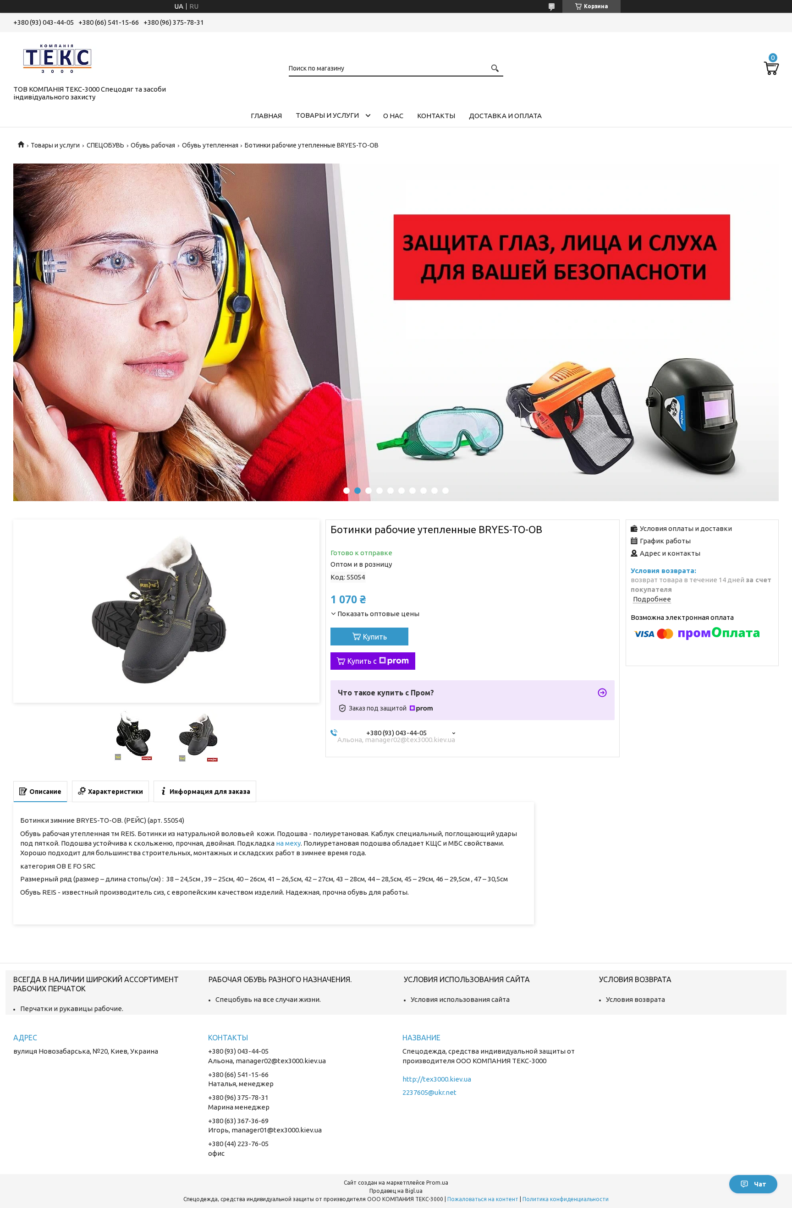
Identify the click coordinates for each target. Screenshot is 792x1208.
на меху (288, 843)
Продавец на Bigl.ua (396, 1191)
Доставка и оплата (505, 116)
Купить (375, 637)
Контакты (436, 116)
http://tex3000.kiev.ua (436, 1079)
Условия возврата (635, 999)
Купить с (362, 661)
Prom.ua (437, 1183)
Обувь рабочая (153, 145)
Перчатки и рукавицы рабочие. (71, 1008)
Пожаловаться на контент (482, 1199)
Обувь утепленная (210, 145)
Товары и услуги (327, 115)
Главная (266, 116)
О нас (393, 116)
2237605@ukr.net (429, 1092)
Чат (760, 1184)
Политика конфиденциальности (565, 1199)
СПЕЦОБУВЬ (105, 145)
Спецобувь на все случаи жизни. (268, 999)
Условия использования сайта (460, 999)
